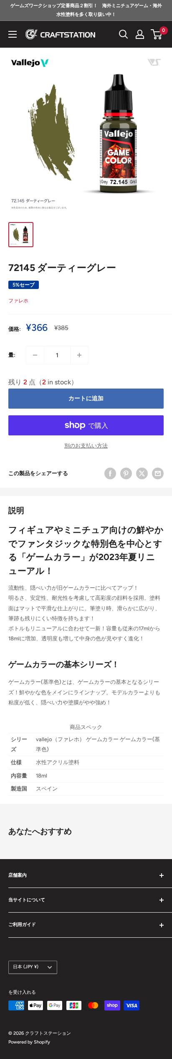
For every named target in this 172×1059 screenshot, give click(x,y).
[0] (157, 34)
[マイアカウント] (140, 34)
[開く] (123, 34)
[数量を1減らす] (35, 355)
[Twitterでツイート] (142, 473)
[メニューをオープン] (12, 34)
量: (11, 355)
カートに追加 (86, 398)
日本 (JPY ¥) (25, 966)
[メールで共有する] (158, 473)
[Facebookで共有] (110, 473)
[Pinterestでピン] (126, 473)
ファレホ (18, 301)
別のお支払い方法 (86, 446)
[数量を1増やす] (79, 355)
